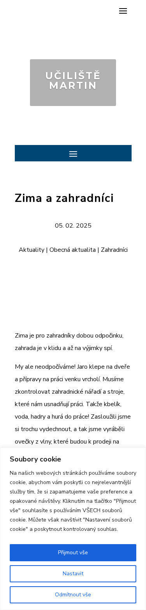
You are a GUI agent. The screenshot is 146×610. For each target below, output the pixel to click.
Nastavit (73, 573)
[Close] (137, 454)
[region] (73, 528)
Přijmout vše (73, 552)
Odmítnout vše (73, 594)
